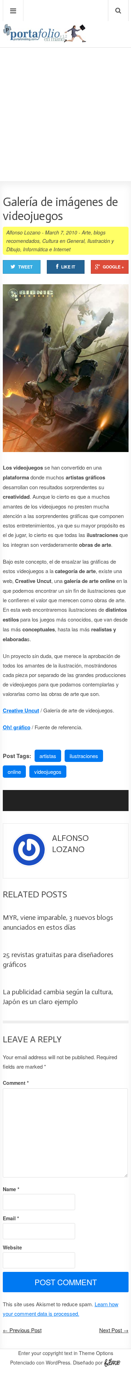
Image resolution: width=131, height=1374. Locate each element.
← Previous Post (22, 1330)
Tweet (25, 267)
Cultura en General (63, 240)
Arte (86, 232)
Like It (68, 267)
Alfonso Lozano (23, 232)
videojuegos (47, 771)
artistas (47, 755)
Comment (16, 1082)
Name (11, 1189)
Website (12, 1247)
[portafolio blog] (45, 40)
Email (11, 1218)
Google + (113, 267)
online (14, 771)
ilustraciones (84, 755)
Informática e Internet (47, 249)
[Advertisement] (65, 94)
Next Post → (114, 1330)
